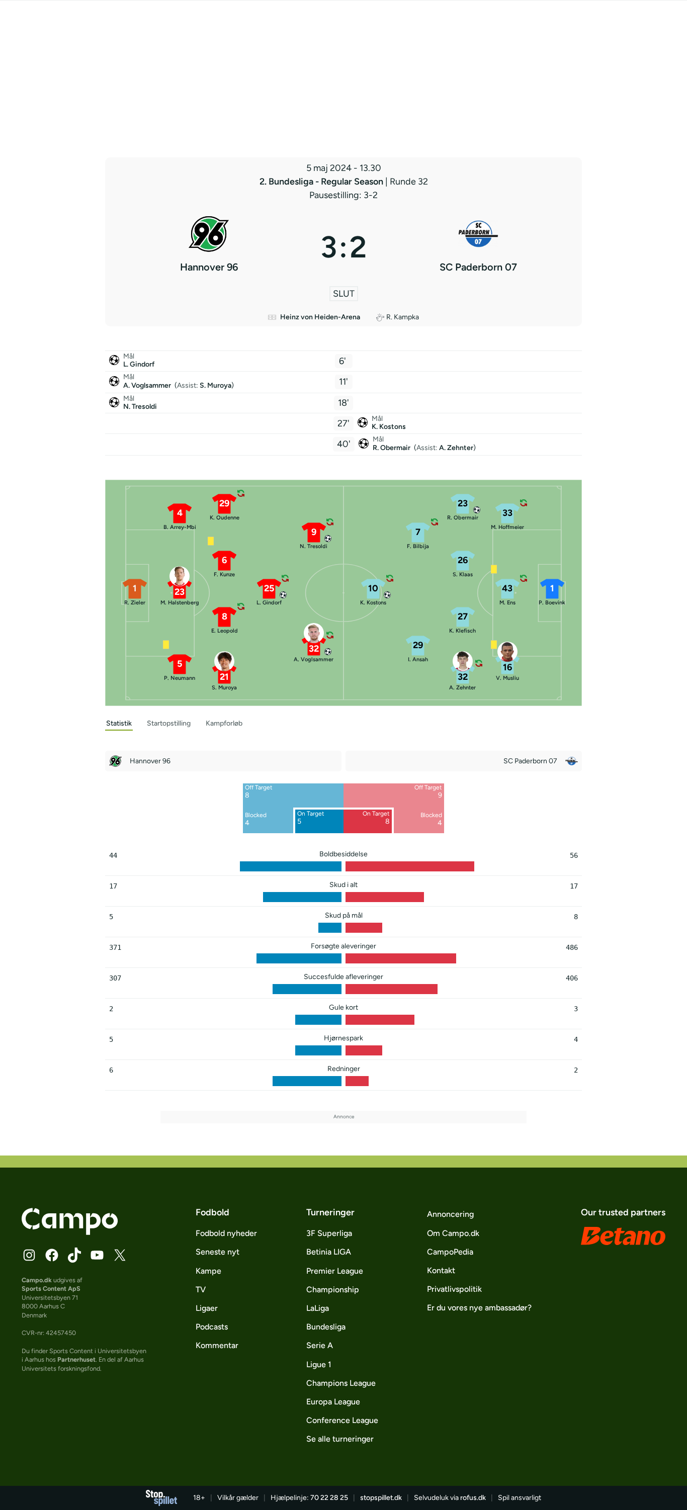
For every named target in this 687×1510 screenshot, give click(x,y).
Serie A (319, 1345)
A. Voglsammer (148, 385)
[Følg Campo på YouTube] (97, 1255)
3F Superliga (329, 1233)
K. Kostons (389, 426)
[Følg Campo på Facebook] (51, 1255)
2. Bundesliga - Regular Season (322, 181)
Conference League (342, 1420)
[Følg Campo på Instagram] (29, 1255)
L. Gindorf (138, 364)
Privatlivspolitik (454, 1289)
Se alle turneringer (340, 1439)
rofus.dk (473, 1497)
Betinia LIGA (328, 1252)
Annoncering (450, 1214)
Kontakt (441, 1270)
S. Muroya (215, 385)
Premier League (334, 1271)
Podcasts (212, 1326)
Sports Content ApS (51, 1288)
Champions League (341, 1383)
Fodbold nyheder (226, 1233)
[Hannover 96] (208, 247)
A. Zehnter (456, 447)
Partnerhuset (76, 1359)
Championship (332, 1289)
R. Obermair (392, 447)
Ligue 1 (318, 1364)
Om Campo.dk (453, 1233)
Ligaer (207, 1308)
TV (201, 1289)
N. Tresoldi (140, 406)
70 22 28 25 (329, 1497)
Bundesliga (326, 1326)
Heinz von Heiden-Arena (320, 317)
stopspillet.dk (381, 1497)
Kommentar (217, 1345)
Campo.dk (37, 1280)
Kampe (208, 1271)
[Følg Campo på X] (119, 1255)
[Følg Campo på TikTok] (74, 1255)
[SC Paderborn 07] (478, 247)
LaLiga (317, 1308)
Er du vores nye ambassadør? (479, 1307)
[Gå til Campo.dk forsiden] (70, 1231)
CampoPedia (450, 1252)
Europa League (333, 1401)
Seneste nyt (217, 1252)
